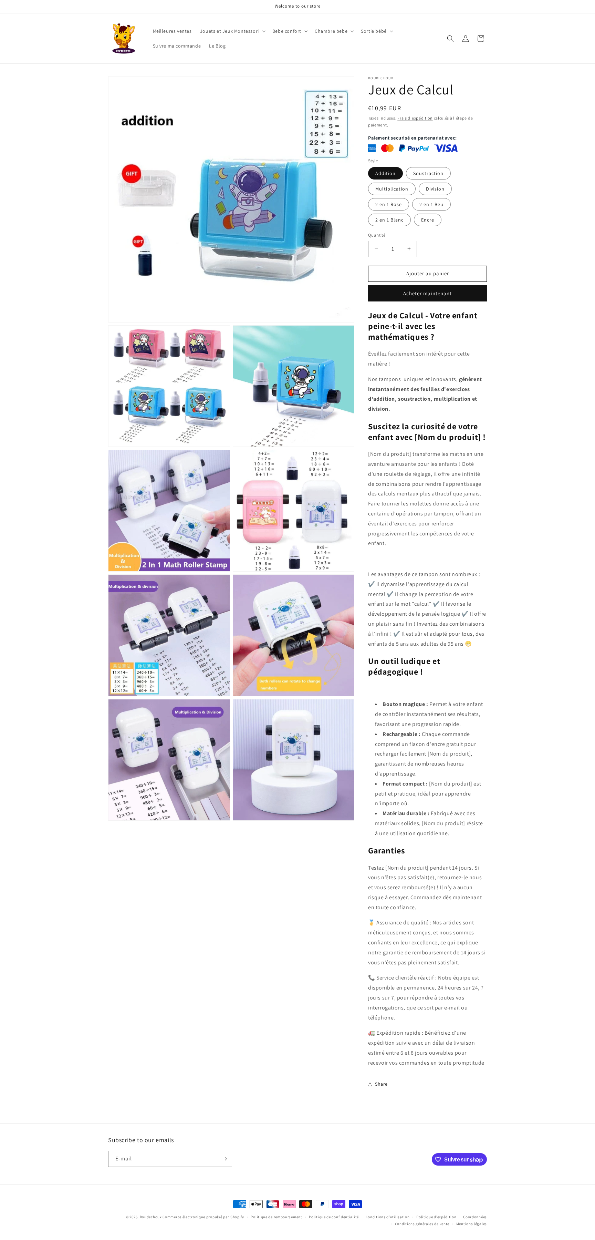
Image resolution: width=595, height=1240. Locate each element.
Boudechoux (151, 1217)
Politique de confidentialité (334, 1217)
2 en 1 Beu (431, 204)
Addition (385, 173)
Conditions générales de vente (422, 1223)
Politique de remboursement (276, 1217)
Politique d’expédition (436, 1217)
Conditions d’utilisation (388, 1217)
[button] (232, 31)
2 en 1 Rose (388, 204)
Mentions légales (471, 1223)
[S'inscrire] (224, 1159)
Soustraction (428, 173)
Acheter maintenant (427, 293)
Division (435, 189)
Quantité (376, 235)
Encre (427, 220)
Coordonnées (475, 1217)
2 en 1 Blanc (389, 220)
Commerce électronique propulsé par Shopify (203, 1217)
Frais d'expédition (415, 118)
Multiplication (391, 189)
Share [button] (381, 1084)
